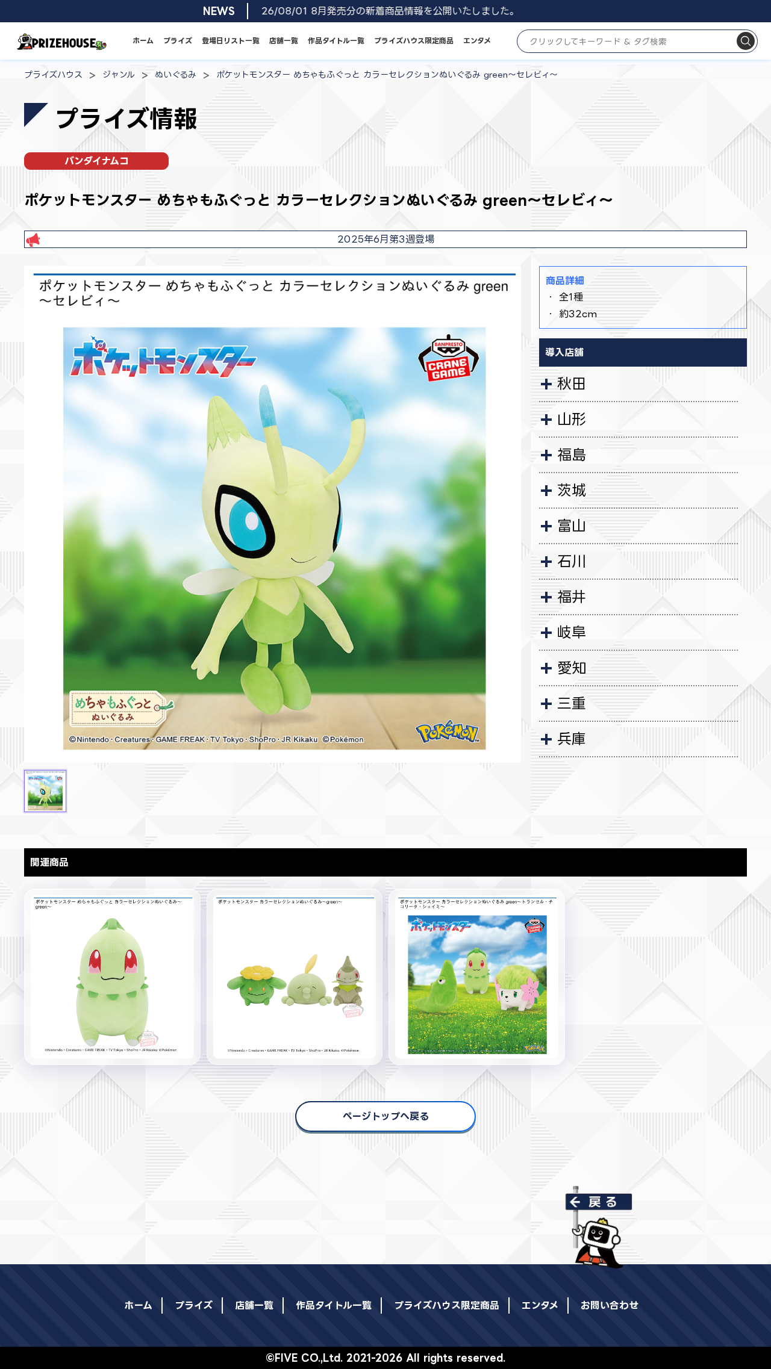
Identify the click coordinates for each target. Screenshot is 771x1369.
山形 (571, 419)
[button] (45, 791)
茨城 (571, 490)
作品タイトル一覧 (336, 41)
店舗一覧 (283, 41)
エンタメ (477, 41)
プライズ (177, 41)
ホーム (143, 41)
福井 (571, 596)
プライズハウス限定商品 (414, 41)
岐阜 (571, 632)
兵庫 (571, 739)
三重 (571, 703)
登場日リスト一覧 (231, 41)
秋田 (571, 383)
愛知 (571, 667)
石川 (571, 561)
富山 (571, 525)
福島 (571, 454)
